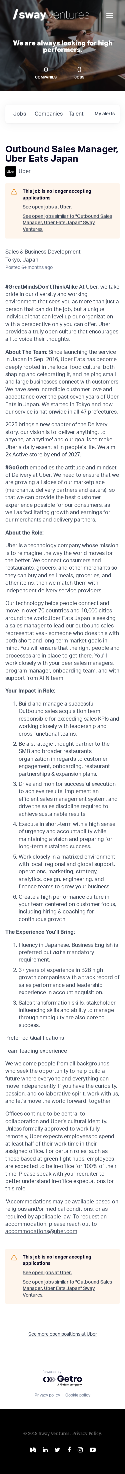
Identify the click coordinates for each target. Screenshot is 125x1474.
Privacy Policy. (87, 1434)
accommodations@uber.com (41, 1231)
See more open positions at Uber (62, 1334)
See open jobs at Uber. (47, 207)
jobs (19, 114)
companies (49, 114)
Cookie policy (77, 1395)
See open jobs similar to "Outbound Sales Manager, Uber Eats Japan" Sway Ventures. (67, 223)
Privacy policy (47, 1395)
